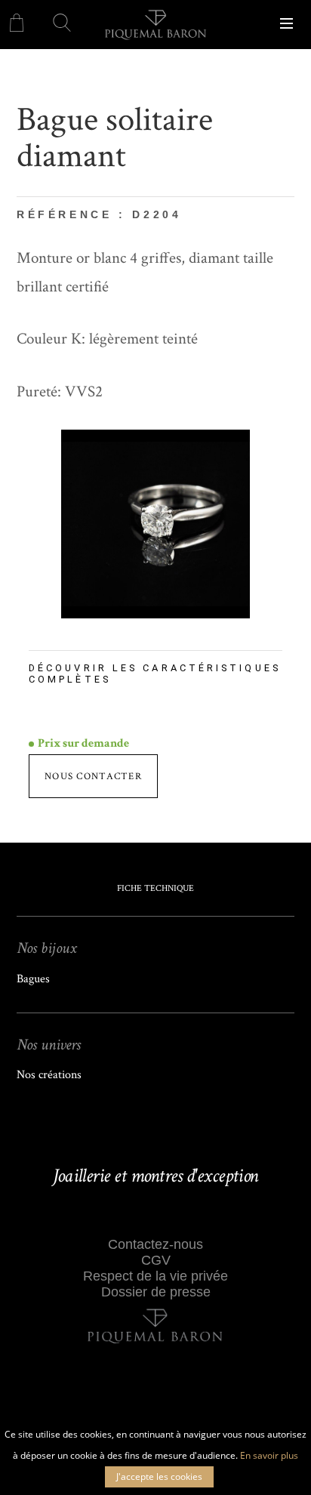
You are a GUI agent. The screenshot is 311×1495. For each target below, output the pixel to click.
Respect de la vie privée (155, 1276)
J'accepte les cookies (159, 1476)
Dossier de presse (156, 1291)
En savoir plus (269, 1455)
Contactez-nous (155, 1244)
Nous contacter (93, 776)
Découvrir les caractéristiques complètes (155, 673)
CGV (156, 1260)
